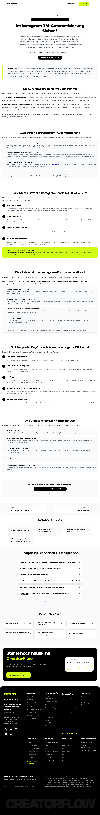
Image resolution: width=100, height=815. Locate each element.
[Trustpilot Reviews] (11, 734)
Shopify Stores (31, 712)
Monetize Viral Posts (51, 725)
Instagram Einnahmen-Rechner (68, 729)
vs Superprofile (31, 755)
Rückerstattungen (8, 786)
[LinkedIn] (6, 734)
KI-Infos (32, 786)
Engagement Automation (48, 721)
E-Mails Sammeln (50, 705)
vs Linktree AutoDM (33, 748)
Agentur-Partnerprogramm (86, 746)
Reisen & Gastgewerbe (51, 751)
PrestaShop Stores (32, 718)
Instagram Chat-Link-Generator (68, 719)
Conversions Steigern (51, 708)
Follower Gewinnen (50, 711)
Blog (63, 755)
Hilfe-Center (84, 711)
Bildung (47, 748)
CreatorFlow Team (43, 52)
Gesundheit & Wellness (51, 742)
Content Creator (32, 697)
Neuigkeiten (65, 745)
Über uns (64, 742)
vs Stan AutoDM (32, 745)
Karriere (64, 761)
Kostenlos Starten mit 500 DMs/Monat (50, 489)
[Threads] (11, 729)
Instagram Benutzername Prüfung (69, 724)
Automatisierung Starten (50, 57)
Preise (64, 748)
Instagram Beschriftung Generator (69, 709)
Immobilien (48, 745)
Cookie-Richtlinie (18, 783)
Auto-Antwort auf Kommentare (50, 698)
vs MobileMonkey (32, 751)
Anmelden (71, 4)
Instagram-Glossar (86, 708)
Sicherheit (30, 783)
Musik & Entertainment (51, 758)
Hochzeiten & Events (51, 761)
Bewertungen (66, 751)
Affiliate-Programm (87, 742)
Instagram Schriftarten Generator (68, 714)
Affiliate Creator (31, 700)
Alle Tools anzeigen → (69, 733)
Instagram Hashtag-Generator (67, 704)
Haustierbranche (50, 764)
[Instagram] (6, 729)
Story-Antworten (56, 164)
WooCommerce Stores (34, 715)
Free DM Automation (51, 717)
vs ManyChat (31, 742)
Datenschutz (7, 783)
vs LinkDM (30, 758)
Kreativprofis (31, 706)
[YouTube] (16, 729)
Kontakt (64, 758)
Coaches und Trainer (33, 703)
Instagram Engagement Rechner (69, 699)
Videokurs (84, 700)
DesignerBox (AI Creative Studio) (88, 751)
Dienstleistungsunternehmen (34, 709)
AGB (13, 783)
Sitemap (26, 786)
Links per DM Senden (51, 702)
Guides (39, 15)
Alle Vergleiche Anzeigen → (32, 762)
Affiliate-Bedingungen (18, 786)
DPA (25, 783)
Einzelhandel (48, 755)
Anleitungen (84, 697)
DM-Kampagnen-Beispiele (86, 704)
